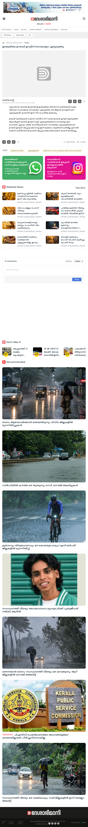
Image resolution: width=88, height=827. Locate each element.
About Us (4, 822)
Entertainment (36, 29)
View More (80, 188)
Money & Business (51, 29)
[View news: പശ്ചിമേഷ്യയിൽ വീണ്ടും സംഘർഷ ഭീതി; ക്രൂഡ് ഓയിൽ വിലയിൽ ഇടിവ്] (52, 211)
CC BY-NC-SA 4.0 (42, 824)
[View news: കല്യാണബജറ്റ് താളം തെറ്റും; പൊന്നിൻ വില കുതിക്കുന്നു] (8, 225)
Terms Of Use (11, 822)
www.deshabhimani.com (39, 821)
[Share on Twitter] (75, 101)
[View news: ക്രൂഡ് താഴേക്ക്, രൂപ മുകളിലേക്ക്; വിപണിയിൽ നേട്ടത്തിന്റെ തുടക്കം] (52, 196)
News (16, 29)
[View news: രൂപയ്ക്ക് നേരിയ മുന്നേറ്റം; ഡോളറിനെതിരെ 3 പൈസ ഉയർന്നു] (52, 225)
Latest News (6, 29)
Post (77, 279)
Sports (24, 29)
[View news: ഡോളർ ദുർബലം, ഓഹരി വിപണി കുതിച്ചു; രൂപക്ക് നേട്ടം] (52, 240)
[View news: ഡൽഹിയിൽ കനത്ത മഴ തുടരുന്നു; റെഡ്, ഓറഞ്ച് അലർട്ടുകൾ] (44, 456)
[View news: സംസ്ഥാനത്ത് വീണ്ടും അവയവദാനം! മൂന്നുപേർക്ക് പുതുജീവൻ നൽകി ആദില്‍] (44, 580)
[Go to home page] (44, 18)
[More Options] (84, 101)
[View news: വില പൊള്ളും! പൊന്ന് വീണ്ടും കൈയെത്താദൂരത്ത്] (8, 211)
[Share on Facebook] (70, 101)
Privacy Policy (20, 822)
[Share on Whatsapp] (79, 101)
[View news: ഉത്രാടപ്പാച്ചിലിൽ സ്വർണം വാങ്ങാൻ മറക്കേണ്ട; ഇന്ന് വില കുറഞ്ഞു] (8, 196)
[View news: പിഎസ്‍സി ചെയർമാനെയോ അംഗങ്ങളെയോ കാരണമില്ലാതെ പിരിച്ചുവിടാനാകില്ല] (44, 706)
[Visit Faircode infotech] (83, 822)
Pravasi (64, 29)
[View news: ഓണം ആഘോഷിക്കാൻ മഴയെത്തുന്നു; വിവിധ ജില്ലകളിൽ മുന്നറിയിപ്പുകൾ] (44, 393)
